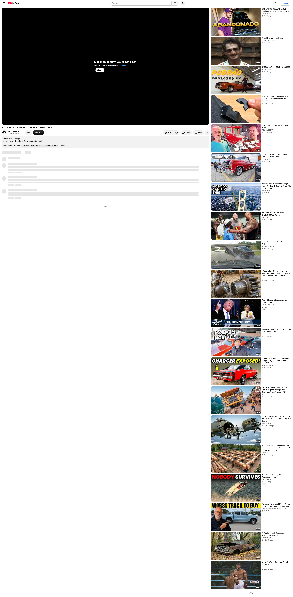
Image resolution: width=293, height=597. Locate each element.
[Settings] (275, 3)
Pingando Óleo (14, 131)
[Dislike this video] (176, 132)
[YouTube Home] (13, 3)
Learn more (123, 66)
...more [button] (62, 146)
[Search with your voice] (183, 3)
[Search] (175, 3)
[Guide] (4, 3)
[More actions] (207, 132)
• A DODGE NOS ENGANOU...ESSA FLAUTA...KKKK (41, 146)
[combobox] (141, 3)
